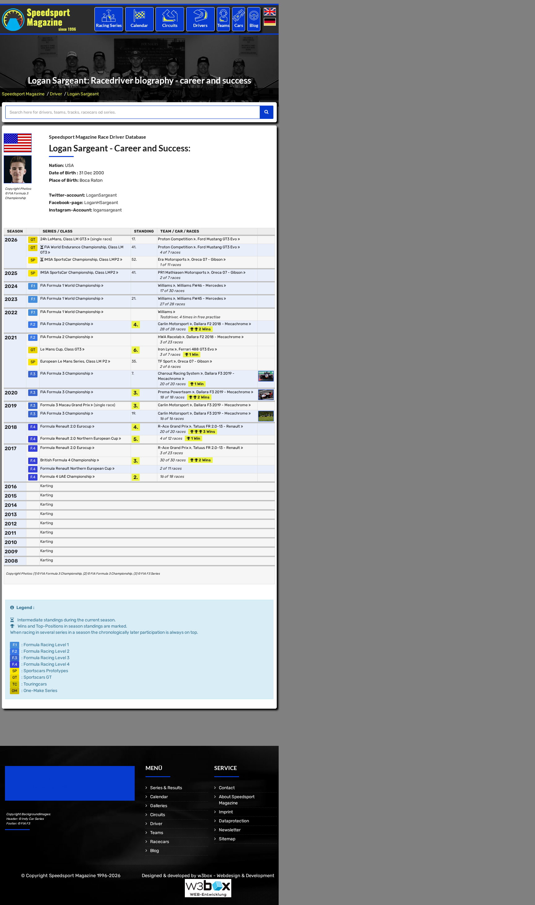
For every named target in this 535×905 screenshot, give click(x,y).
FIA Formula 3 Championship (65, 373)
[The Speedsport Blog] (254, 15)
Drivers (200, 25)
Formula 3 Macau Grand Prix (65, 405)
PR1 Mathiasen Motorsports (182, 272)
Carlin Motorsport (174, 324)
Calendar (139, 25)
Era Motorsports (172, 259)
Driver (56, 94)
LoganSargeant (101, 195)
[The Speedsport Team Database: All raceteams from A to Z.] (223, 15)
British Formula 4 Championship (68, 460)
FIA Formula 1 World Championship (70, 285)
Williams (165, 285)
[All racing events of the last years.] (139, 15)
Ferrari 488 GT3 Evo (197, 349)
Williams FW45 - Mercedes (200, 298)
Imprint (226, 812)
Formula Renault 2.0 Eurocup (66, 426)
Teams (223, 25)
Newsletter (230, 830)
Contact (227, 787)
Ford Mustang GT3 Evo (218, 239)
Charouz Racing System (179, 373)
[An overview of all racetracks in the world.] (169, 15)
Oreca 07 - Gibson (207, 259)
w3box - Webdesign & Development (236, 875)
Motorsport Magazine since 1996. (40, 787)
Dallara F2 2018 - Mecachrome (221, 324)
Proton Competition (176, 239)
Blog (254, 25)
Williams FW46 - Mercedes (200, 285)
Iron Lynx (166, 349)
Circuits (169, 25)
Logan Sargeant (83, 94)
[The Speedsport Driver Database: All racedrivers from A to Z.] (200, 15)
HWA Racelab (170, 337)
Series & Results (166, 787)
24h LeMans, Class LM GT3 (63, 239)
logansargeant (107, 210)
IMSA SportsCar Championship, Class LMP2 (82, 259)
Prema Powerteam (175, 392)
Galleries (158, 805)
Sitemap (227, 839)
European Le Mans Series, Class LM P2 (74, 361)
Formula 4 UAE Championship (66, 476)
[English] (270, 12)
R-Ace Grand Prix (173, 426)
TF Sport (166, 361)
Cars (238, 25)
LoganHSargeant (101, 202)
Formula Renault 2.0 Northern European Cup (79, 438)
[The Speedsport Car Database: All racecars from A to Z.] (239, 15)
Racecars (159, 841)
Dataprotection (234, 821)
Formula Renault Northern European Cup (76, 468)
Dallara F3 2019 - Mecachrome (223, 392)
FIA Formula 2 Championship (65, 324)
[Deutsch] (270, 22)
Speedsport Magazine (23, 94)
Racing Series (109, 25)
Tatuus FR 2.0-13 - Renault (217, 426)
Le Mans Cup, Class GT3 (61, 349)
